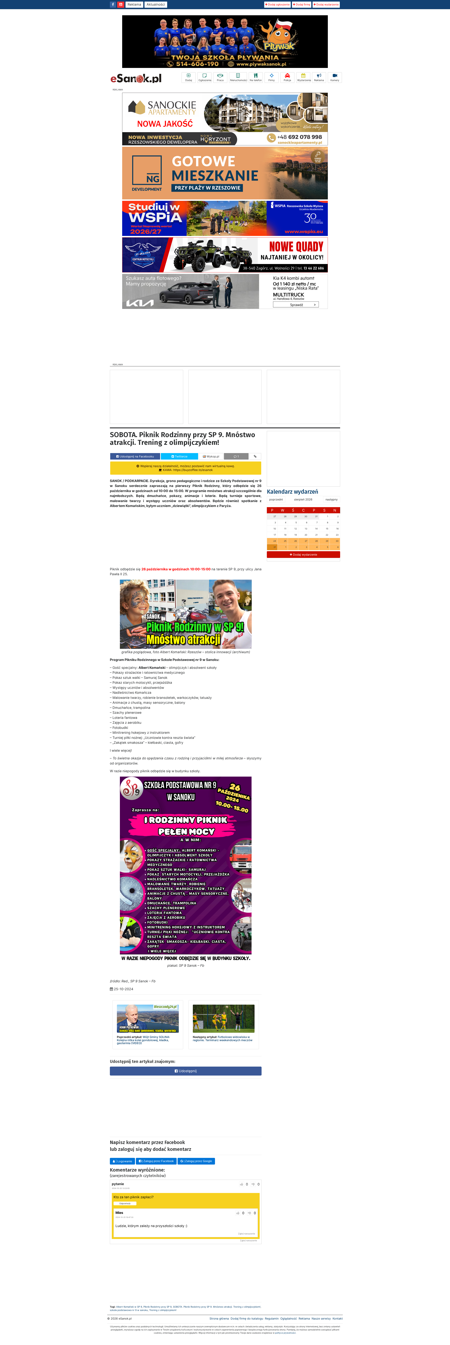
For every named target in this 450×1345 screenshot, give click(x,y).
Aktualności (156, 4)
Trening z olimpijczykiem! (162, 1310)
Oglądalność (288, 1318)
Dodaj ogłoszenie (278, 4)
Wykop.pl (212, 456)
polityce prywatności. (285, 1332)
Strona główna (219, 1318)
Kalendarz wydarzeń (292, 491)
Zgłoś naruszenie (246, 1233)
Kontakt (338, 1318)
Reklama (134, 4)
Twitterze (180, 456)
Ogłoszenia (204, 80)
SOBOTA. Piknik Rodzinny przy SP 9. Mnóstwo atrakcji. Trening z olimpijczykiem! (217, 1306)
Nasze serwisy (321, 1318)
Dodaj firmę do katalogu (247, 1318)
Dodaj (188, 80)
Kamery (334, 80)
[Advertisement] (225, 335)
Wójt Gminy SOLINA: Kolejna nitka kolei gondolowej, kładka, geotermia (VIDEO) (143, 1040)
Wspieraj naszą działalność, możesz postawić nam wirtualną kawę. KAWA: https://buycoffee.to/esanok (187, 468)
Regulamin (272, 1318)
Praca (220, 80)
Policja (287, 80)
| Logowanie (123, 1161)
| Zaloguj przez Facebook (157, 1161)
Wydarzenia (303, 80)
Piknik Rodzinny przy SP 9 (157, 1306)
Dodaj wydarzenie (327, 4)
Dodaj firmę (302, 4)
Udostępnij (187, 1071)
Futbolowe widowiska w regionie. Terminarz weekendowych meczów (222, 1038)
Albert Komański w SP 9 (129, 1306)
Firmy (271, 80)
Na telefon (256, 80)
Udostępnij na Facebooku (136, 456)
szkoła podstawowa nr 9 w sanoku (129, 1310)
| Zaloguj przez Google (197, 1161)
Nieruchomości (238, 80)
